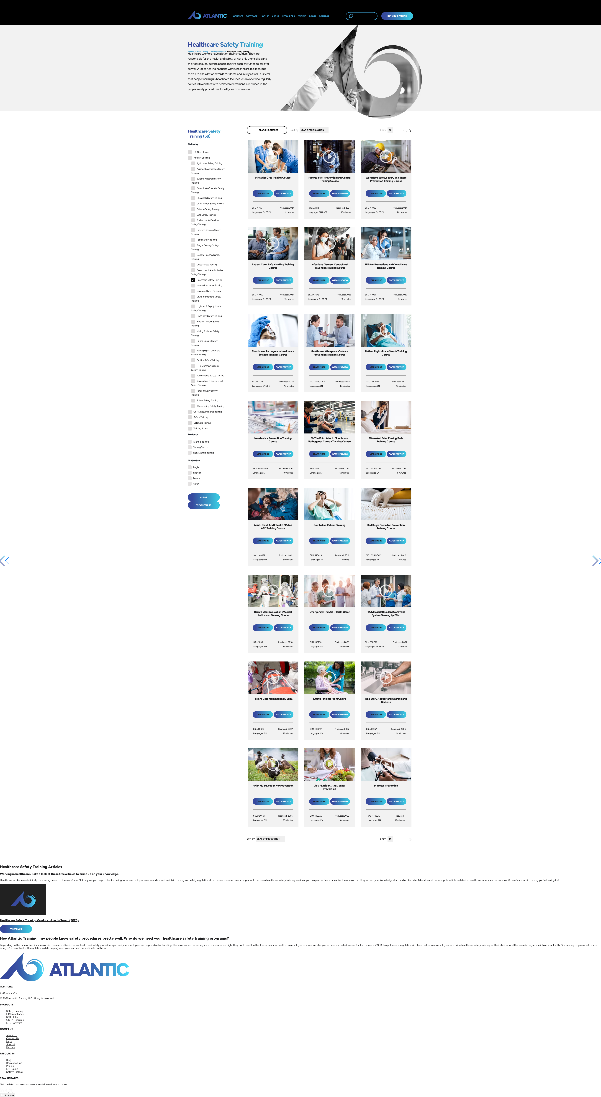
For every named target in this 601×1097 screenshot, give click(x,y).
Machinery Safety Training (209, 316)
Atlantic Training (201, 441)
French (196, 478)
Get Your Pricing (397, 16)
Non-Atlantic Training (203, 452)
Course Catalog (201, 52)
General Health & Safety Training (205, 257)
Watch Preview (283, 193)
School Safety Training (207, 400)
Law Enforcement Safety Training (206, 298)
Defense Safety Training (208, 209)
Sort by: (294, 129)
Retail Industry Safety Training (204, 392)
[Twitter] (11, 1091)
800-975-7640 (8, 992)
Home (190, 52)
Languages (194, 460)
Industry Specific (218, 52)
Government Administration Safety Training (207, 272)
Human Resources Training (209, 285)
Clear (203, 497)
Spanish (197, 472)
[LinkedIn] (2, 1091)
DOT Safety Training (206, 214)
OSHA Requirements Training (207, 411)
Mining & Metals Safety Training (205, 333)
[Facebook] (6, 1091)
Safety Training (200, 417)
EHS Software (14, 1022)
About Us (11, 1035)
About (275, 16)
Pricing (10, 1065)
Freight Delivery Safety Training (204, 247)
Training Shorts (200, 428)
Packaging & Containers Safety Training (205, 352)
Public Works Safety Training (210, 375)
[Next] (410, 131)
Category (193, 144)
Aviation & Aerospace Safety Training (208, 171)
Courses (238, 16)
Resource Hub (14, 1062)
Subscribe (9, 1095)
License (265, 16)
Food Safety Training (207, 239)
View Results (203, 505)
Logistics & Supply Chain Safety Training (206, 308)
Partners (10, 1047)
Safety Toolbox (14, 1071)
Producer (193, 434)
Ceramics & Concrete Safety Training (207, 190)
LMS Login (12, 1068)
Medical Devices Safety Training (205, 323)
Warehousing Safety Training (210, 406)
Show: (383, 129)
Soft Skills (12, 1016)
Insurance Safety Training (209, 291)
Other (196, 483)
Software (251, 16)
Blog (8, 1060)
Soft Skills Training (202, 422)
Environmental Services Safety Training (205, 222)
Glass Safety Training (207, 264)
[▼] (329, 130)
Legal (9, 1041)
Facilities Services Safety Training (206, 232)
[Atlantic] (207, 16)
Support (10, 1044)
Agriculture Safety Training (209, 163)
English (196, 467)
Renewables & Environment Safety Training (207, 383)
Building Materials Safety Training (206, 180)
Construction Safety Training (210, 203)
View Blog (16, 929)
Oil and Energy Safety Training (204, 343)
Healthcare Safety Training (238, 52)
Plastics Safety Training (208, 360)
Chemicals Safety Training (209, 198)
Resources (288, 16)
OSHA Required (15, 1019)
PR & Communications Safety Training (205, 367)
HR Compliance (201, 152)
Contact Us (12, 1038)
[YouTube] (15, 1091)
